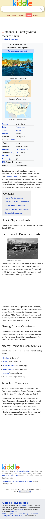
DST (12, 152)
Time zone (5, 149)
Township (5, 133)
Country (5, 124)
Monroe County (12, 176)
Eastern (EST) (26, 149)
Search (41, 9)
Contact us (34, 514)
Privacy (25, 514)
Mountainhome (8, 369)
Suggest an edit (25, 491)
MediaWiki (13, 512)
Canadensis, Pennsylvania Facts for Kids (17, 481)
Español (35, 15)
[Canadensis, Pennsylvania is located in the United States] (18, 109)
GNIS (4, 162)
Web (8, 15)
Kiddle (4, 514)
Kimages (21, 15)
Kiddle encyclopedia (21, 471)
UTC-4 (18, 152)
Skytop (5, 362)
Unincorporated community (18, 51)
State (4, 127)
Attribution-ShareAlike (10, 476)
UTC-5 (18, 149)
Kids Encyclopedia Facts (10, 39)
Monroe (18, 130)
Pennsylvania (20, 127)
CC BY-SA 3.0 (24, 506)
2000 (13, 140)
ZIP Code (5, 156)
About (19, 514)
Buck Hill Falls (8, 365)
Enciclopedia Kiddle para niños (12, 516)
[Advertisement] (22, 23)
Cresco (6, 373)
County (4, 130)
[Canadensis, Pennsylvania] (17, 64)
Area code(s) (6, 159)
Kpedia (28, 15)
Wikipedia (20, 510)
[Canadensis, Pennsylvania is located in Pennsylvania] (18, 88)
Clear (37, 9)
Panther (6, 358)
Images (14, 15)
